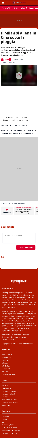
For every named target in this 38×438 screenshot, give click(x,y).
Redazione (5, 416)
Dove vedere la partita (9, 400)
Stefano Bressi (18, 60)
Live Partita (6, 385)
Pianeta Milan (7, 8)
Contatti (4, 419)
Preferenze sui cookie (9, 433)
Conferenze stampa (9, 374)
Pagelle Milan (6, 388)
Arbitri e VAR (6, 405)
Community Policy (8, 425)
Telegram (29, 133)
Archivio (4, 422)
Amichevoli (5, 397)
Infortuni (5, 363)
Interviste (5, 372)
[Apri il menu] (3, 2)
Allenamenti (6, 369)
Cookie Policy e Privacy (9, 428)
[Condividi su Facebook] (6, 59)
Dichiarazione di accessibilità (12, 431)
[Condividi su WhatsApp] (2, 59)
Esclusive (5, 360)
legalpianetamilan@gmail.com (12, 330)
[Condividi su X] (9, 59)
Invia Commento (26, 247)
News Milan (20, 8)
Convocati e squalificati (10, 403)
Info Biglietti (6, 366)
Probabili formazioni (9, 391)
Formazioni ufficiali (8, 394)
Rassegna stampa (8, 357)
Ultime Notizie (7, 355)
